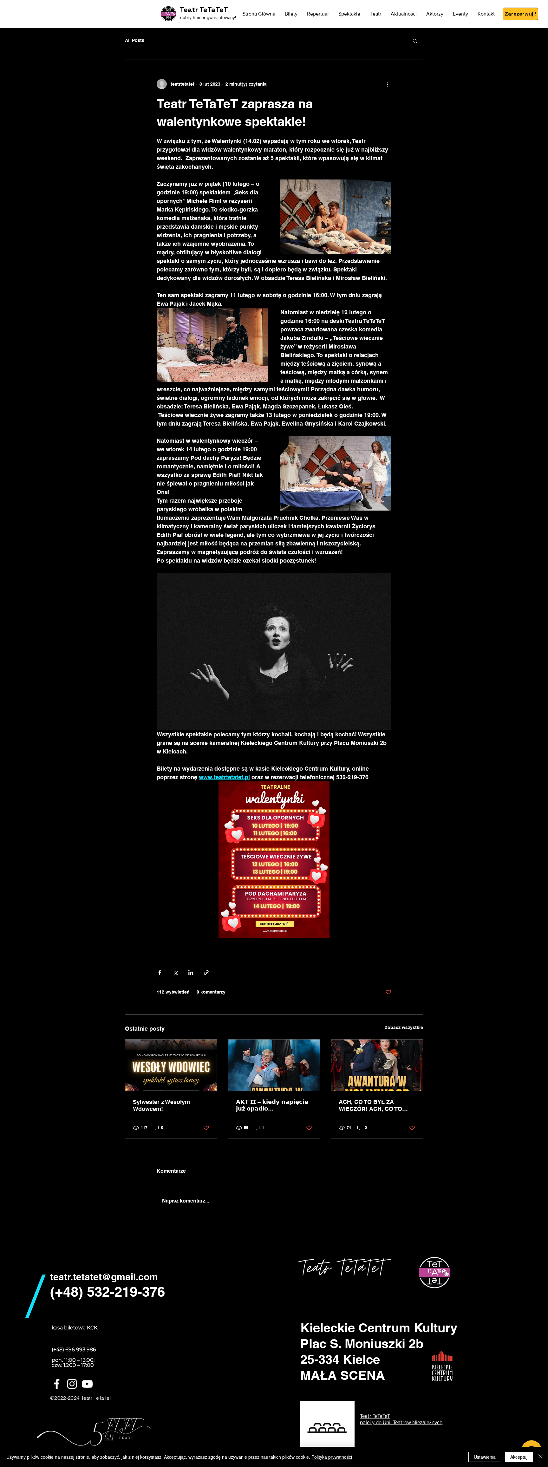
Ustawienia (485, 1457)
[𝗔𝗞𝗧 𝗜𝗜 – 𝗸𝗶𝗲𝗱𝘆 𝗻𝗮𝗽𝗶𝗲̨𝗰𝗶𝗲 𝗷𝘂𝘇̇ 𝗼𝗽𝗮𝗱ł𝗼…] (274, 1065)
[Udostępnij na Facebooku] (160, 972)
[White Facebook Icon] (56, 1384)
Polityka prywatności (331, 1457)
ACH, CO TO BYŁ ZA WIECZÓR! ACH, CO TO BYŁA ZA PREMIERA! (370, 1105)
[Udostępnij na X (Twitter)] (175, 972)
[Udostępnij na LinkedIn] (191, 972)
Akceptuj (518, 1457)
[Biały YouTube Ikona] (87, 1384)
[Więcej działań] (387, 84)
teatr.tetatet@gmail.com (104, 1276)
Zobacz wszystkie (404, 1027)
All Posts (134, 40)
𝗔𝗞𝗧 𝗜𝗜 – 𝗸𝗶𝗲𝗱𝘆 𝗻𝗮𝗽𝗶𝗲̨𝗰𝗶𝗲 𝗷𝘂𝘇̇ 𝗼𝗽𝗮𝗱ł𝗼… (272, 1105)
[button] (415, 40)
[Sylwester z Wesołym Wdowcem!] (171, 1065)
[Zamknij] (540, 1457)
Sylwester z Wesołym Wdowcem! (161, 1105)
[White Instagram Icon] (72, 1384)
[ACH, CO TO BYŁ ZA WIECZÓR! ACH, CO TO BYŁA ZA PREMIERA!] (377, 1065)
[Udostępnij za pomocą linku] (206, 972)
